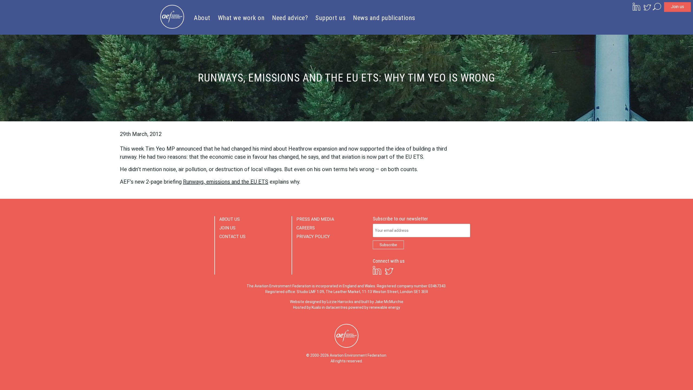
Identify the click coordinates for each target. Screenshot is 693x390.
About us (229, 219)
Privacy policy (313, 236)
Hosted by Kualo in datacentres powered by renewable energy (346, 307)
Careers (305, 227)
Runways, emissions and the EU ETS (225, 181)
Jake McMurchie (389, 302)
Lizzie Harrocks (340, 302)
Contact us (232, 236)
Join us (677, 6)
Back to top (665, 377)
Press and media (315, 219)
